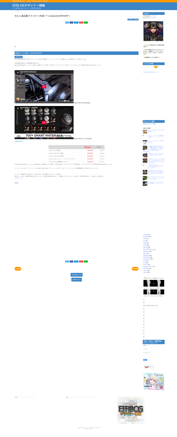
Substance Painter (148, 266)
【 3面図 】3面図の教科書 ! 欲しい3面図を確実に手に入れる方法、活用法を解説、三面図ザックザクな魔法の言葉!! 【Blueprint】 (153, 149)
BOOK (145, 238)
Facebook (34, 1)
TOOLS (136, 19)
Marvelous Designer (148, 249)
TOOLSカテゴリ (76, 279)
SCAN (145, 262)
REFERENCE (146, 259)
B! (76, 22)
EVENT (145, 242)
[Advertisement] (56, 34)
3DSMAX (145, 234)
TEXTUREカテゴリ (76, 274)
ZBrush (145, 272)
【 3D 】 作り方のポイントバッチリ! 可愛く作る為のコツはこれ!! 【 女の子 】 (156, 166)
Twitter (28, 1)
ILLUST (145, 246)
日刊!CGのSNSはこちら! (19, 1)
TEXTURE (130, 19)
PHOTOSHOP (146, 257)
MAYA (145, 253)
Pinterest (45, 1)
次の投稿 (18, 268)
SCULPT (145, 264)
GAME (145, 244)
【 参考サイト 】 (19, 178)
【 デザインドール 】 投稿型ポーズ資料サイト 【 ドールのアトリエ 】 (156, 137)
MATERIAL (146, 251)
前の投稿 (135, 268)
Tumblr (40, 1)
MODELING (146, 255)
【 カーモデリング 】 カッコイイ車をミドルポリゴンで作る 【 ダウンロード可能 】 (156, 178)
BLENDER (146, 236)
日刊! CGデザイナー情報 (28, 5)
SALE (144, 261)
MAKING (145, 247)
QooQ (91, 428)
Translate (153, 17)
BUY (144, 240)
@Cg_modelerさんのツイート (151, 72)
